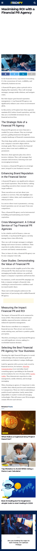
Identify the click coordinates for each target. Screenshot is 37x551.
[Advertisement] (18, 34)
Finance (5, 433)
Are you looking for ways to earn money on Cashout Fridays (18, 543)
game (18, 537)
